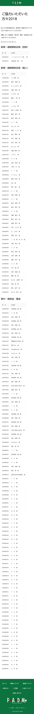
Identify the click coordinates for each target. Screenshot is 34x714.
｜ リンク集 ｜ (11, 707)
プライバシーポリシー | (20, 707)
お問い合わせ (17, 693)
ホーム (4, 684)
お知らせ (5, 688)
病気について (14, 684)
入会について (26, 688)
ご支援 (15, 688)
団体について (27, 684)
